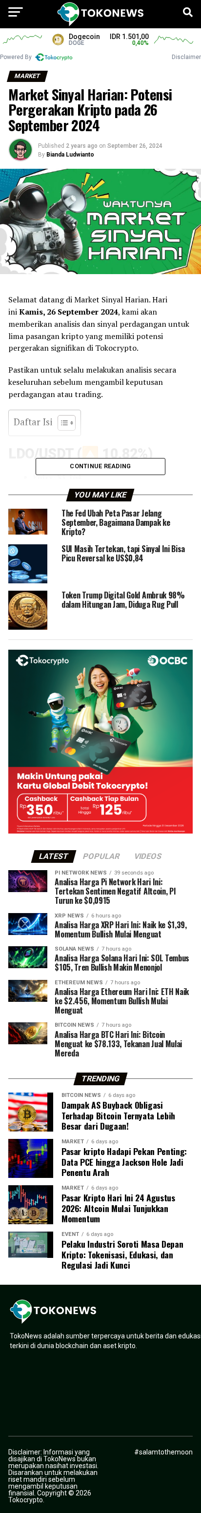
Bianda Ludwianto (70, 154)
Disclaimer (186, 57)
